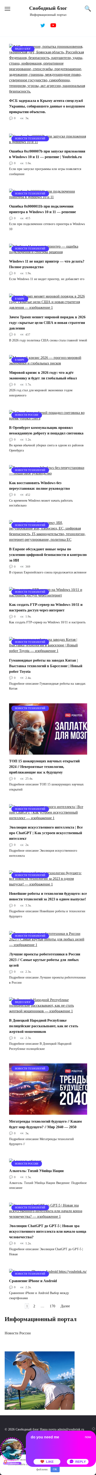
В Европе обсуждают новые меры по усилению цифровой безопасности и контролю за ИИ (48, 554)
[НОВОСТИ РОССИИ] (48, 418)
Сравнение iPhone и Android (33, 1281)
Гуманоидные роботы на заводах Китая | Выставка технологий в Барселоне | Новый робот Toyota (45, 665)
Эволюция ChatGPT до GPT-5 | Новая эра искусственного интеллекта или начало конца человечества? (47, 1231)
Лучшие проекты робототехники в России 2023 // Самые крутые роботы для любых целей (44, 959)
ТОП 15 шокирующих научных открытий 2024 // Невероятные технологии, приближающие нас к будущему (44, 766)
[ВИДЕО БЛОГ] (48, 91)
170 (52, 1306)
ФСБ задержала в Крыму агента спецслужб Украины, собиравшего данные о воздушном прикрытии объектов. (47, 106)
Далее (65, 1306)
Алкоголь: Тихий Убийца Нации (36, 1171)
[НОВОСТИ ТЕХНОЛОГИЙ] (48, 142)
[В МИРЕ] (48, 307)
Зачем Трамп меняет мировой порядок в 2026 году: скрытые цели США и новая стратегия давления (47, 322)
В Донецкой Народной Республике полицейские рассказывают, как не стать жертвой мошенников (43, 1026)
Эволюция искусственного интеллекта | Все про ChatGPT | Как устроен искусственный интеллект (46, 832)
